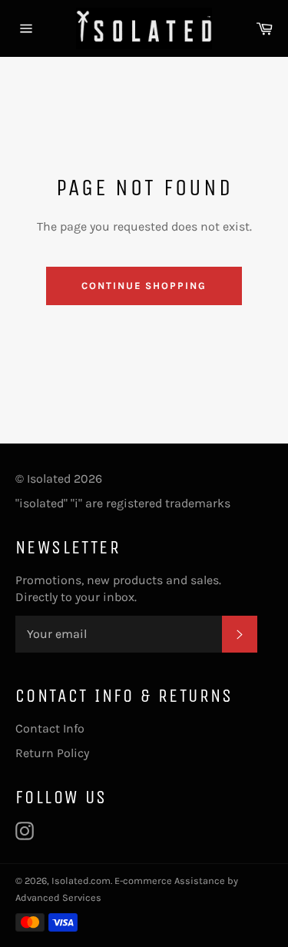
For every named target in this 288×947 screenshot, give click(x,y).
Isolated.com (81, 880)
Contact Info (49, 728)
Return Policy (52, 753)
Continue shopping (144, 285)
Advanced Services (58, 897)
